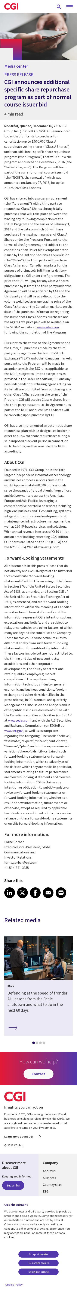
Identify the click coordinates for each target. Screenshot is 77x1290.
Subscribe (13, 1185)
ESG (46, 1191)
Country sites (52, 1184)
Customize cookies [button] (38, 1262)
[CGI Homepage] (11, 6)
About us (49, 1171)
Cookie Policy (14, 1285)
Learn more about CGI (18, 1136)
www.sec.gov (13, 730)
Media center (16, 66)
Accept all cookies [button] (38, 1254)
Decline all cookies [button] (38, 1271)
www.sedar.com (48, 327)
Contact (38, 1073)
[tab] (33, 1044)
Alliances (49, 1178)
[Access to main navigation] (69, 7)
